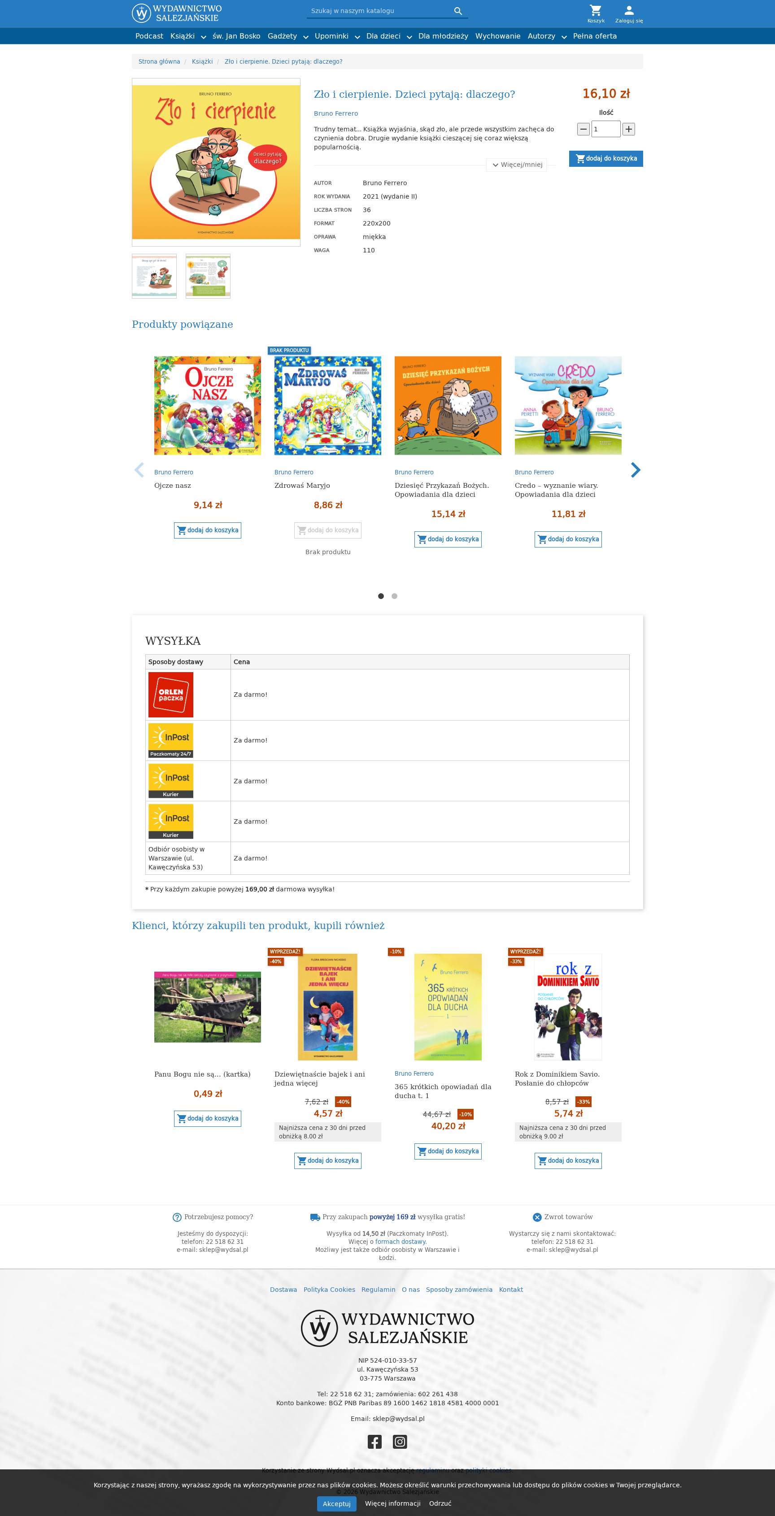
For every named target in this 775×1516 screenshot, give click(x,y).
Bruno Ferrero (336, 113)
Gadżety (282, 35)
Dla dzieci (383, 35)
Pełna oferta (595, 35)
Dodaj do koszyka (606, 158)
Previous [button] (139, 470)
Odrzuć (440, 1503)
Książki (182, 35)
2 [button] (394, 596)
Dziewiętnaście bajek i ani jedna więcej (319, 1078)
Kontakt (511, 1289)
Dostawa (283, 1289)
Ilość (606, 112)
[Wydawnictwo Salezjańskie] (212, 13)
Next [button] (635, 470)
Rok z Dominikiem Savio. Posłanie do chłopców (557, 1078)
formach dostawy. (401, 1241)
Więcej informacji (393, 1503)
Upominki (331, 35)
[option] (208, 450)
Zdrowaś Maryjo (302, 485)
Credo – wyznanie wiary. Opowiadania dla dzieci (556, 489)
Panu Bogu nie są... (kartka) (202, 1073)
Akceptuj (337, 1503)
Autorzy (541, 35)
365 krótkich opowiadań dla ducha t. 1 (443, 1091)
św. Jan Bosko (237, 35)
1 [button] (380, 596)
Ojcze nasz (172, 485)
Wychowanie (498, 35)
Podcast (149, 35)
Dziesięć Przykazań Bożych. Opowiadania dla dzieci (442, 489)
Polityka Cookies (329, 1289)
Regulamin (378, 1289)
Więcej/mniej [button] (522, 164)
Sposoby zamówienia (459, 1289)
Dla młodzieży (443, 35)
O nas (411, 1289)
